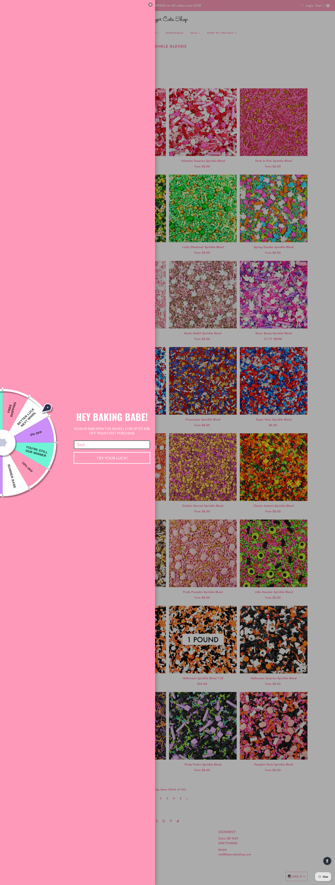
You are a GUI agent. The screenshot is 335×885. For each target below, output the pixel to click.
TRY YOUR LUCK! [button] (112, 458)
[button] (150, 4)
